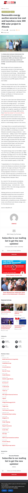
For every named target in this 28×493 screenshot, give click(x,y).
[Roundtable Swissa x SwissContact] (21, 321)
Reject (10, 490)
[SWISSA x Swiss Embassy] (21, 307)
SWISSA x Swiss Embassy (19, 312)
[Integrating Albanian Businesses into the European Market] (7, 321)
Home (3, 8)
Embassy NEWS (5, 11)
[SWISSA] (10, 2)
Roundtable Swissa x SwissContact (20, 326)
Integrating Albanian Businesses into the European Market (6, 327)
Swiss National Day (6, 312)
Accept (4, 490)
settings (16, 487)
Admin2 (5, 30)
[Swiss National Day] (7, 307)
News (7, 8)
